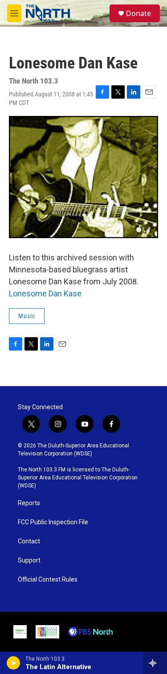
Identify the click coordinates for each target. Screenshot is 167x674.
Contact (29, 541)
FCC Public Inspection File (53, 522)
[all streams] (155, 663)
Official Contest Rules (47, 579)
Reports (29, 503)
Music (26, 315)
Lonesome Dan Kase (45, 293)
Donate (138, 13)
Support (29, 560)
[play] (13, 662)
